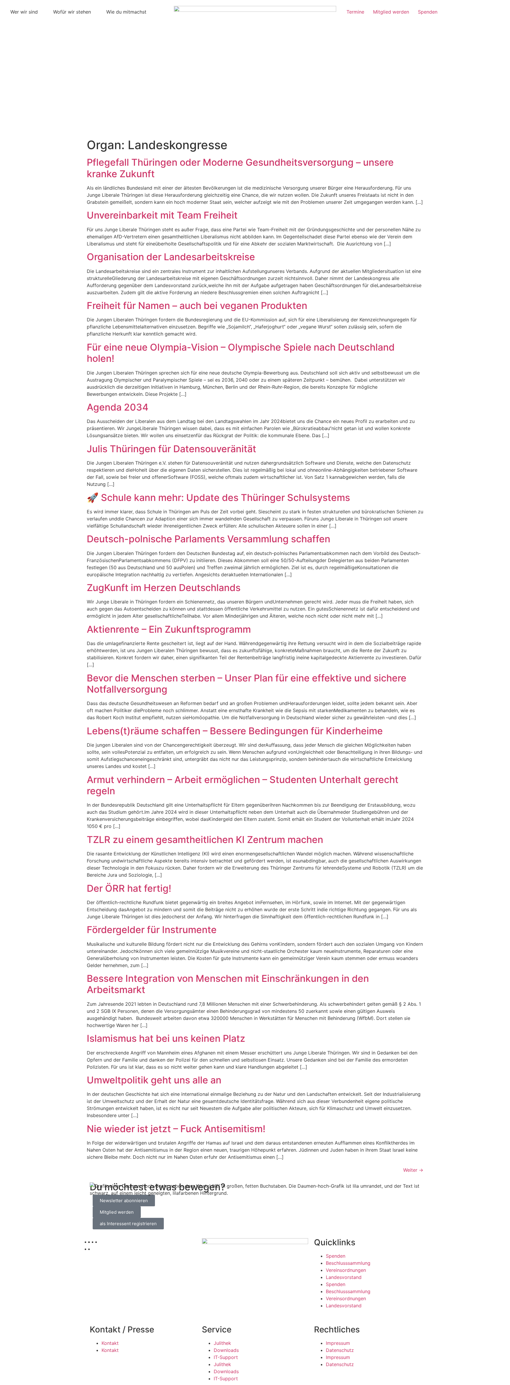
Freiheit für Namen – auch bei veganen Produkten (197, 305)
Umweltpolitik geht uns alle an (154, 1080)
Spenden (335, 1256)
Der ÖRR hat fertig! (129, 888)
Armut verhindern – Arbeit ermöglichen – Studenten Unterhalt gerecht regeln (242, 785)
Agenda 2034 (117, 407)
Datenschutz (340, 1350)
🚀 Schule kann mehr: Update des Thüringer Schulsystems (218, 497)
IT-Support (226, 1357)
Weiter (413, 1170)
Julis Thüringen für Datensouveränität (171, 449)
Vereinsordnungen (346, 1270)
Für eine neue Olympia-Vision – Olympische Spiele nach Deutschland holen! (241, 352)
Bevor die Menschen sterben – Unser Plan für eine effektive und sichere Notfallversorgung (246, 683)
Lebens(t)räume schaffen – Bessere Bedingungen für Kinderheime (235, 731)
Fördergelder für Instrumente (152, 929)
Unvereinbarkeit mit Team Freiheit (162, 215)
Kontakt (110, 1343)
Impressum (338, 1343)
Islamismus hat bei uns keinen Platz (166, 1038)
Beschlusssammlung (348, 1263)
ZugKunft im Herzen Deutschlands (164, 587)
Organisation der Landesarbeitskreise (171, 257)
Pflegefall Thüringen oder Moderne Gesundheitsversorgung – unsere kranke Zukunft (240, 168)
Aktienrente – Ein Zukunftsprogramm (169, 629)
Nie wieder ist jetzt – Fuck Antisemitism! (176, 1129)
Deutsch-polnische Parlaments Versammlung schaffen (208, 539)
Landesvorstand (344, 1277)
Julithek (222, 1343)
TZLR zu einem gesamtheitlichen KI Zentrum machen (205, 839)
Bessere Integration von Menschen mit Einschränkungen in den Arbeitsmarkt (228, 984)
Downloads (226, 1350)
